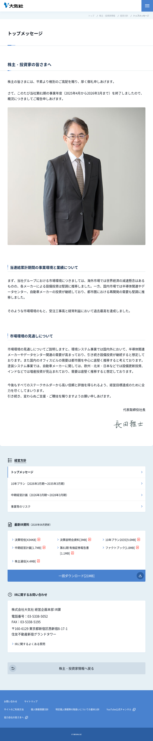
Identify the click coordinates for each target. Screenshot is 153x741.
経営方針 (20, 460)
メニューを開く (147, 6)
